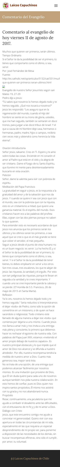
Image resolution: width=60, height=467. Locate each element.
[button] (56, 5)
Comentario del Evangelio (23, 17)
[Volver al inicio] (20, 5)
